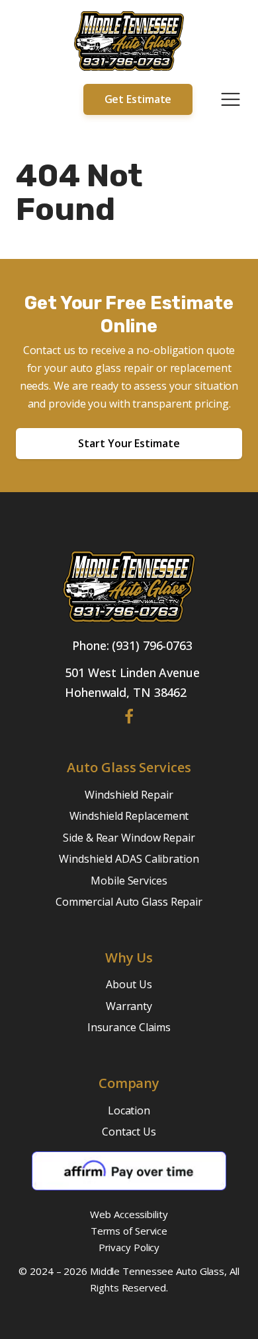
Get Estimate (138, 99)
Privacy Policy (129, 1247)
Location (129, 1110)
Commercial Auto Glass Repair (129, 901)
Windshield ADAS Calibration (128, 858)
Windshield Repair (129, 794)
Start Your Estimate (128, 443)
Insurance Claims (129, 1027)
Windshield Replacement (129, 816)
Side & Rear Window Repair (129, 837)
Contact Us (128, 1131)
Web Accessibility (128, 1214)
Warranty (129, 1006)
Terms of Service (129, 1230)
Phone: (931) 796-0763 (132, 645)
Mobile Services (129, 880)
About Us (128, 984)
